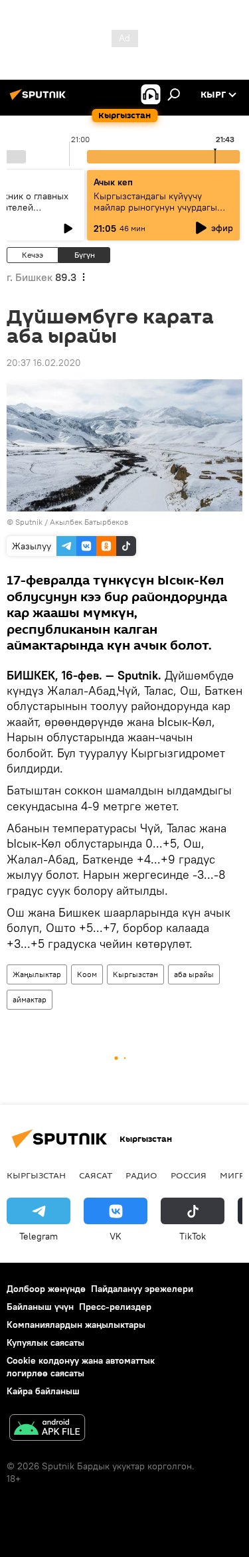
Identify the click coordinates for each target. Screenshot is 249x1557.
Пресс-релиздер (115, 1307)
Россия (189, 1175)
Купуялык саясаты (45, 1342)
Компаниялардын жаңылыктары (76, 1324)
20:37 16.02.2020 (44, 363)
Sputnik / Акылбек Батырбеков (71, 522)
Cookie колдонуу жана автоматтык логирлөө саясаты (81, 1366)
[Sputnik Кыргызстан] (40, 100)
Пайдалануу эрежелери (142, 1289)
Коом (87, 974)
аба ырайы (194, 974)
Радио (141, 1175)
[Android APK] (47, 1429)
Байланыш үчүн (40, 1307)
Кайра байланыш (43, 1391)
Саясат (95, 1175)
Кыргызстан (135, 974)
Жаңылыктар (37, 974)
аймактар (29, 999)
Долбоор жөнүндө (46, 1289)
